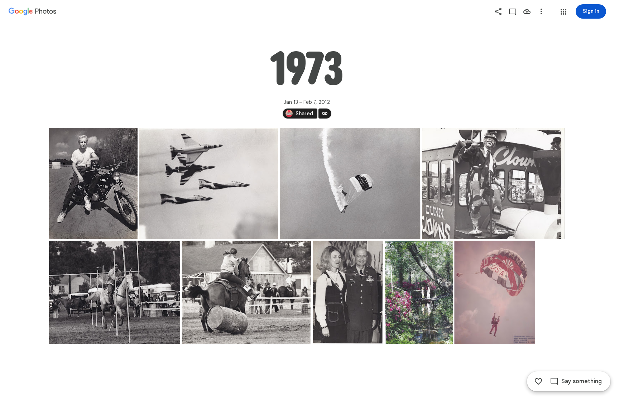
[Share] (498, 11)
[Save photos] (527, 11)
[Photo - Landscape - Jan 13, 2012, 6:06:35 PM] (493, 183)
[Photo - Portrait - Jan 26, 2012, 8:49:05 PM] (419, 292)
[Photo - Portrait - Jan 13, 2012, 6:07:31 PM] (93, 183)
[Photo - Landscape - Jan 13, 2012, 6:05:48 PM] (208, 183)
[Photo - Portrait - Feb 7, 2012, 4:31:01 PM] (494, 292)
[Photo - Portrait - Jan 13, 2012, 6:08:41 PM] (348, 292)
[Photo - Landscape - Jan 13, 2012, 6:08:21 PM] (246, 292)
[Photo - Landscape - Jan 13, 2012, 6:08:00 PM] (114, 292)
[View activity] (512, 11)
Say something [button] (581, 381)
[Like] (538, 381)
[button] (563, 12)
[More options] (541, 11)
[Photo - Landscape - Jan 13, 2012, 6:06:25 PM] (349, 183)
